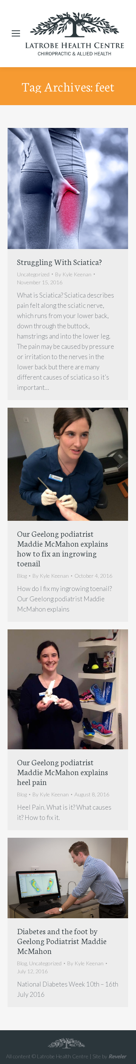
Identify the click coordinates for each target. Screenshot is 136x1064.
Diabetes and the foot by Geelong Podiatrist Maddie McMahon (62, 940)
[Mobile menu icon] (15, 33)
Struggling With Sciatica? (59, 261)
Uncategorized (33, 274)
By (73, 274)
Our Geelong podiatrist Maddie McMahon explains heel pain (62, 771)
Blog (22, 575)
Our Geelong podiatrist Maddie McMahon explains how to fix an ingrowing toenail (62, 548)
